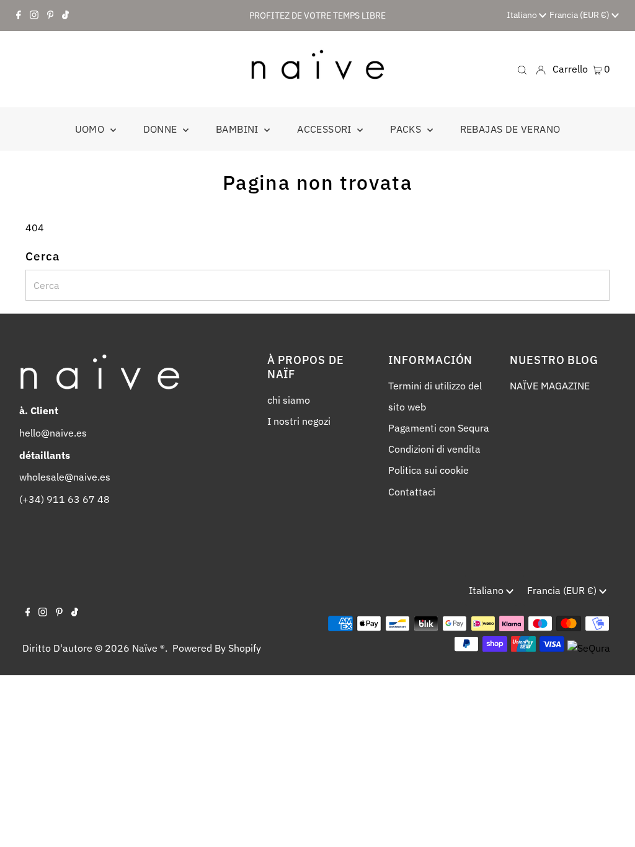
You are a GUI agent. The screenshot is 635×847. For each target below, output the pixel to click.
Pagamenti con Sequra (438, 428)
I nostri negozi (299, 421)
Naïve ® (148, 648)
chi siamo (288, 400)
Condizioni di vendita (434, 449)
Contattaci (411, 492)
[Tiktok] (65, 15)
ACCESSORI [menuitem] (325, 129)
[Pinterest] (50, 15)
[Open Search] (522, 69)
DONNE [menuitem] (161, 129)
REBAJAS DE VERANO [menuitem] (510, 129)
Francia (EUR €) (580, 14)
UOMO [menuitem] (91, 129)
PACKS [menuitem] (407, 129)
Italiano (523, 14)
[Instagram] (34, 15)
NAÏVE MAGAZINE (550, 385)
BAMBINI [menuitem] (238, 129)
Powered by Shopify (216, 648)
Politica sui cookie (428, 470)
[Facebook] (18, 15)
